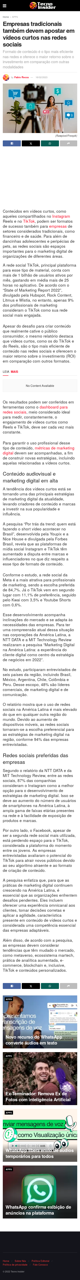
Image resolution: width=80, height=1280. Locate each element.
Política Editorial (40, 1261)
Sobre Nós (20, 1261)
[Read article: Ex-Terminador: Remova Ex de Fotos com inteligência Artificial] (40, 1078)
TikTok (29, 221)
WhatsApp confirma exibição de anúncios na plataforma (38, 1210)
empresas (58, 226)
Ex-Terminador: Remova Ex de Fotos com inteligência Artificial (38, 1096)
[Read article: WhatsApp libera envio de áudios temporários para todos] (40, 1135)
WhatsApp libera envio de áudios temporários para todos (39, 1153)
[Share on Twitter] (31, 143)
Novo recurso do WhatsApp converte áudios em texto (34, 1040)
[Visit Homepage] (43, 5)
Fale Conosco (40, 1264)
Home (6, 16)
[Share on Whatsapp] (50, 143)
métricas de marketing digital (38, 450)
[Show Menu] (4, 5)
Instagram (61, 216)
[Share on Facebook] (12, 143)
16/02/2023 (41, 77)
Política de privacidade (15, 1264)
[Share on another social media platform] (68, 143)
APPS (15, 16)
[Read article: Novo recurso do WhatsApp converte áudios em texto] (40, 1021)
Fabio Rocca (21, 77)
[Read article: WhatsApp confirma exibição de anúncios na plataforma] (40, 1192)
